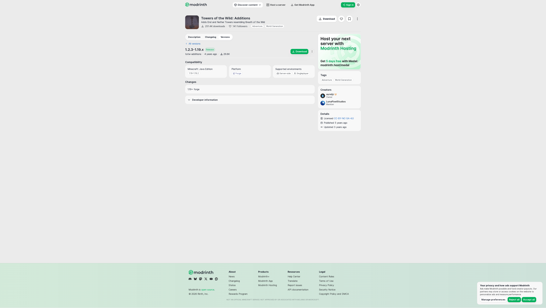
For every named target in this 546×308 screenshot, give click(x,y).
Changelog (234, 281)
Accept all (529, 299)
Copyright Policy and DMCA (334, 294)
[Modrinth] (201, 272)
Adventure (257, 26)
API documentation (298, 289)
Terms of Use (326, 281)
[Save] (349, 18)
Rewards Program (238, 294)
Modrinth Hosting (267, 285)
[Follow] (341, 18)
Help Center (294, 276)
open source (207, 289)
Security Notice (327, 289)
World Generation (274, 26)
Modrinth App (265, 281)
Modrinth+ (264, 276)
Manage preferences (493, 299)
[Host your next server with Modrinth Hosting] (339, 51)
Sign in (350, 4)
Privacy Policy (326, 285)
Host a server (278, 4)
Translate (293, 281)
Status (232, 285)
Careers (233, 289)
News (232, 276)
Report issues (295, 285)
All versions (194, 43)
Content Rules (326, 276)
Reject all (514, 299)
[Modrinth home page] (196, 5)
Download (329, 18)
